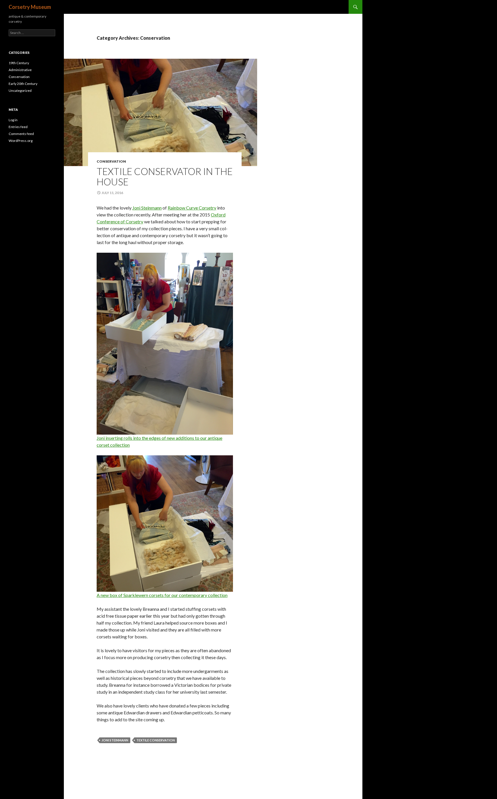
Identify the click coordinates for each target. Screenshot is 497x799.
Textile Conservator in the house (165, 176)
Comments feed (21, 134)
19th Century (19, 63)
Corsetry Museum (30, 7)
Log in (13, 120)
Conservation (111, 161)
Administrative (20, 70)
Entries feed (18, 127)
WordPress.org (21, 140)
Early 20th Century (23, 83)
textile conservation (155, 740)
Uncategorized (20, 90)
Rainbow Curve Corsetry (192, 207)
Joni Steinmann (147, 207)
